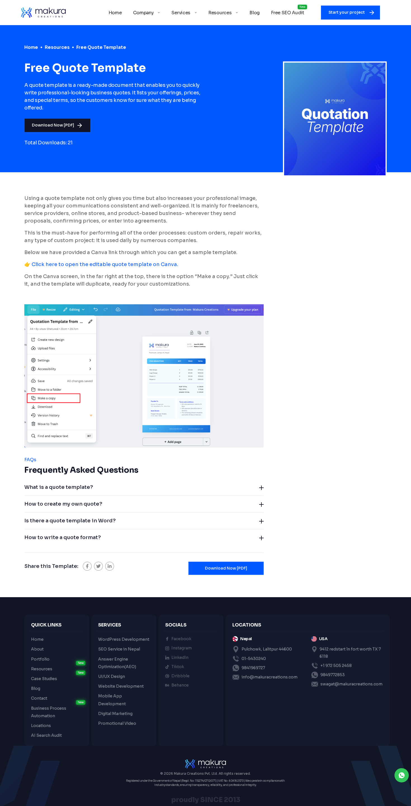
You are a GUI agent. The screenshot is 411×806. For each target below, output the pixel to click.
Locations (41, 725)
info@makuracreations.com (269, 677)
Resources (220, 13)
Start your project (347, 12)
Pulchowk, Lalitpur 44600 (267, 649)
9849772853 (332, 674)
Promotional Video (117, 723)
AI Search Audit (46, 735)
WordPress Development (123, 639)
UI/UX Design (111, 676)
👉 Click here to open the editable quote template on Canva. (101, 264)
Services (180, 13)
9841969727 (253, 667)
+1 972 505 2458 (336, 665)
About (37, 649)
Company (143, 13)
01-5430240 (254, 658)
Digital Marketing (115, 713)
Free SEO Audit (287, 13)
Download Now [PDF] (53, 125)
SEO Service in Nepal (119, 649)
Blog (254, 13)
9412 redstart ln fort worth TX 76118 (350, 653)
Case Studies (44, 678)
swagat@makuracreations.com (351, 684)
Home (115, 13)
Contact (39, 698)
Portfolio (40, 659)
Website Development (121, 686)
